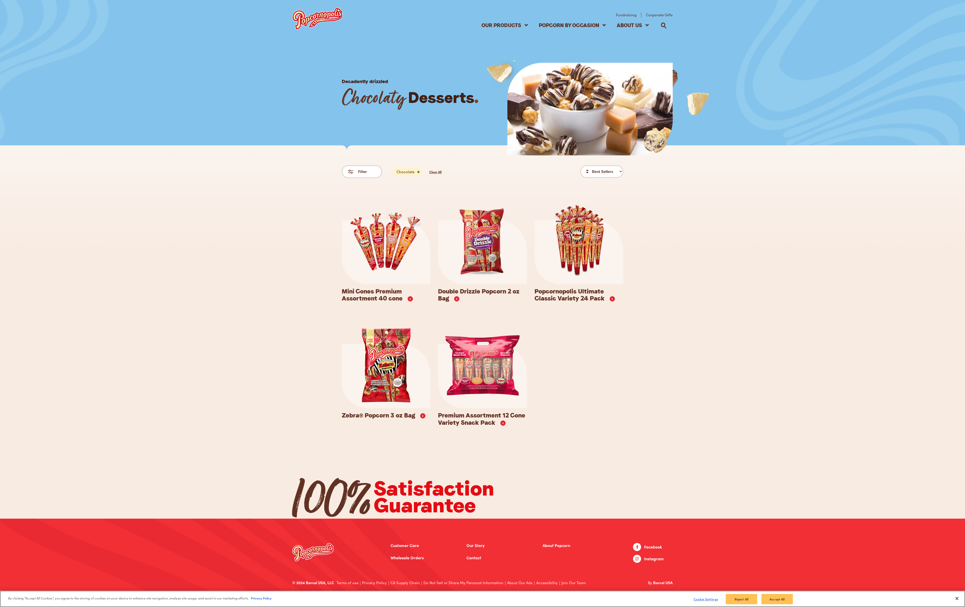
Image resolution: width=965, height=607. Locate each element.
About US (629, 25)
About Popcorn (556, 545)
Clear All (435, 171)
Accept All (777, 599)
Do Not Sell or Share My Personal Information (463, 582)
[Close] (956, 598)
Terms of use (347, 582)
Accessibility (547, 582)
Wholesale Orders (407, 557)
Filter (362, 171)
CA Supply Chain (405, 582)
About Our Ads (520, 582)
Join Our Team (573, 582)
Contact (473, 557)
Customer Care (405, 545)
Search (664, 26)
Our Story (475, 545)
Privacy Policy (374, 582)
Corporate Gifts (659, 15)
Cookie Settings (706, 599)
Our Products (501, 25)
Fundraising (626, 15)
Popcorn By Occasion (569, 25)
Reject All (741, 599)
